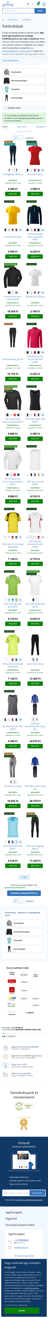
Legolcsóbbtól (22, 127)
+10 (42, 230)
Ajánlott (5, 127)
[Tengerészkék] (16, 170)
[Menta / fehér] (9, 600)
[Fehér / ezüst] (31, 230)
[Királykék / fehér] (35, 475)
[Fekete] (9, 170)
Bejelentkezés (37, 1193)
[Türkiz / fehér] (12, 600)
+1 (42, 537)
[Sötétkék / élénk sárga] (38, 230)
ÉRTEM (22, 1310)
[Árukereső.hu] (24, 1106)
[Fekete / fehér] (27, 230)
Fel (25, 877)
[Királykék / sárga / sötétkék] (33, 720)
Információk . (24, 1200)
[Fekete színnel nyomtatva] (16, 293)
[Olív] (37, 660)
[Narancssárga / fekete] (38, 475)
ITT (16, 1305)
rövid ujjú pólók (24, 51)
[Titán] (18, 415)
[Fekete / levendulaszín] (11, 782)
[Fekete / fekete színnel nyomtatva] (33, 600)
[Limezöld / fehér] (16, 600)
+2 (42, 475)
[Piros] (35, 170)
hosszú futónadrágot (11, 57)
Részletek (13, 194)
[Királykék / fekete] (16, 537)
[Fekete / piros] (31, 475)
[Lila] (38, 170)
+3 (20, 842)
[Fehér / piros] (5, 537)
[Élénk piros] (14, 415)
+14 (42, 170)
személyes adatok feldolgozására (28, 1200)
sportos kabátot (29, 57)
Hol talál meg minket (25, 1256)
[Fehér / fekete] (27, 475)
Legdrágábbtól (41, 127)
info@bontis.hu (21, 1247)
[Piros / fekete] (35, 230)
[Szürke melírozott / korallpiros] (14, 782)
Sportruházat (13, 20)
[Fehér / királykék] (9, 537)
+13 (20, 230)
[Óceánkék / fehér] (16, 842)
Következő (30, 138)
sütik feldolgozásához (31, 1288)
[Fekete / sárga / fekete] (37, 720)
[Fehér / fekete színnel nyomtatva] (37, 600)
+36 (21, 1240)
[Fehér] (13, 170)
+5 (20, 537)
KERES (40, 11)
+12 (42, 292)
